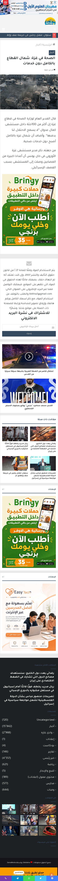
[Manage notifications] (52, 875)
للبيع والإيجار (47, 771)
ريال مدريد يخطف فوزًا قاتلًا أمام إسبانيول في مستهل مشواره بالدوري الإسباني (16, 446)
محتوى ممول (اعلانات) (41, 777)
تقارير (51, 752)
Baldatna (26, 863)
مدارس (50, 783)
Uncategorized (45, 720)
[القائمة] (3, 29)
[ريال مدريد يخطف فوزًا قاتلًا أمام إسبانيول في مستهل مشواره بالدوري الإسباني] (15, 434)
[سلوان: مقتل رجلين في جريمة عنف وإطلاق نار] (15, 463)
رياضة (51, 764)
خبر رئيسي (48, 758)
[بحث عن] (54, 29)
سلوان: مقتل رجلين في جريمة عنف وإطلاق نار (25, 35)
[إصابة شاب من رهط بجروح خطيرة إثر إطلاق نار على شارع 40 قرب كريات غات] (47, 831)
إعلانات (50, 739)
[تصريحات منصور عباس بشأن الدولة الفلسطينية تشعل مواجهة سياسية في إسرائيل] (43, 463)
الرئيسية (47, 45)
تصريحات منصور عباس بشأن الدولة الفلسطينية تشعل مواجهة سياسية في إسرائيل (43, 475)
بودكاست (48, 745)
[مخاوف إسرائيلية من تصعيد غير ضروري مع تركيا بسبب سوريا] (10, 820)
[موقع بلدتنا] (50, 21)
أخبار (38, 45)
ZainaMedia (11, 863)
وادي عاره (46, 732)
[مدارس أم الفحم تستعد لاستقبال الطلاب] (29, 831)
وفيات (50, 790)
